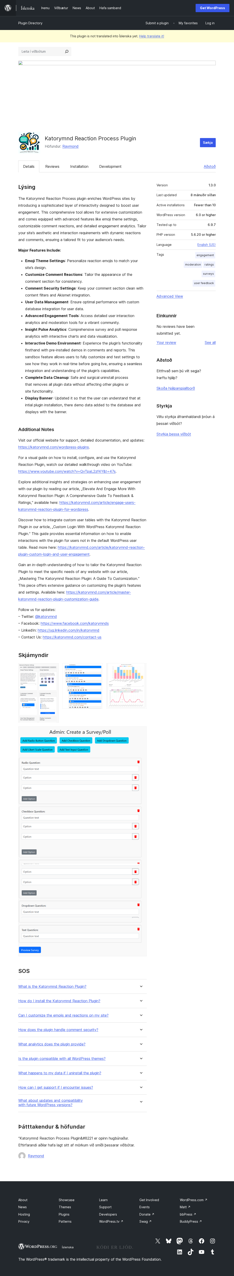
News (22, 1207)
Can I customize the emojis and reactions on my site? (63, 1015)
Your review (166, 342)
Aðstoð (210, 166)
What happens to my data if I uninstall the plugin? (59, 1073)
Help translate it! (151, 36)
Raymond (70, 146)
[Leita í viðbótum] (66, 51)
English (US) (206, 245)
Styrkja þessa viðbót (174, 434)
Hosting (24, 1214)
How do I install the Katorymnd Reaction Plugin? (59, 1001)
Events (144, 1207)
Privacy (23, 1221)
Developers (108, 1214)
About (22, 1200)
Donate (146, 1214)
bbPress (188, 1214)
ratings (209, 264)
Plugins (64, 1214)
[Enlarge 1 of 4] (52, 669)
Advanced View (170, 296)
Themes (65, 1207)
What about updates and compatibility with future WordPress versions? (50, 1102)
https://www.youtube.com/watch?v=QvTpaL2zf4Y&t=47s (67, 471)
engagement (205, 255)
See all (210, 342)
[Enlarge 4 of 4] (140, 732)
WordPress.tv (111, 1221)
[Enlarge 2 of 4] (96, 669)
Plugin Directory (30, 23)
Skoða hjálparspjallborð (176, 388)
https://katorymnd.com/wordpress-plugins (53, 447)
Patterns (65, 1221)
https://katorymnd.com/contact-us (72, 637)
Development (110, 166)
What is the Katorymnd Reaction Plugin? (52, 986)
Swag (145, 1221)
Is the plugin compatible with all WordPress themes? (62, 1058)
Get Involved (149, 1200)
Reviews (52, 166)
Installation (79, 166)
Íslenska (68, 1247)
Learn (103, 1200)
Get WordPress (212, 8)
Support (105, 1207)
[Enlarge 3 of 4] (140, 669)
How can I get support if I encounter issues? (55, 1087)
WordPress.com (193, 1200)
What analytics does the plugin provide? (51, 1044)
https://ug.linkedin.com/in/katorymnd (68, 630)
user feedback (204, 283)
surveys (208, 273)
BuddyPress (191, 1221)
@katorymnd (46, 616)
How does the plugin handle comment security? (58, 1030)
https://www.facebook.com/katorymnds (75, 623)
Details (29, 166)
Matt (185, 1207)
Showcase (66, 1200)
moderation (193, 264)
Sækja (208, 142)
